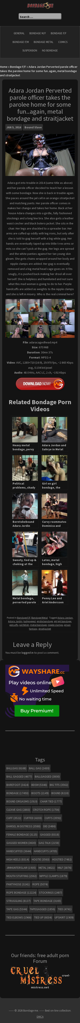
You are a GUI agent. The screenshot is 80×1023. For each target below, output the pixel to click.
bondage (17, 793)
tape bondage (47, 901)
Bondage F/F (58, 33)
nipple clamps (55, 624)
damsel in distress (23, 826)
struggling (18, 901)
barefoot (17, 785)
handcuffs (45, 851)
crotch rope (46, 810)
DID (49, 826)
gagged (49, 834)
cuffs (53, 818)
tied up (43, 917)
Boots (40, 793)
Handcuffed (18, 851)
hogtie (40, 859)
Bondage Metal (43, 42)
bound (60, 793)
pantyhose (18, 884)
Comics (62, 42)
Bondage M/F (37, 33)
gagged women (21, 843)
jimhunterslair (21, 868)
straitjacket (44, 628)
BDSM (39, 785)
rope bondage (21, 892)
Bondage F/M (21, 42)
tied (64, 909)
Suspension (29, 50)
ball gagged (19, 776)
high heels (17, 859)
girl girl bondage (62, 621)
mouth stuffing (21, 876)
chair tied (51, 801)
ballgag (16, 768)
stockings (50, 892)
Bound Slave (33, 127)
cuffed (33, 818)
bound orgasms (21, 801)
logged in (27, 653)
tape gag (16, 909)
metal (47, 868)
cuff (13, 818)
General (19, 33)
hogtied (62, 859)
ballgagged (29, 621)
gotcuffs (13, 624)
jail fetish (24, 624)
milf (64, 868)
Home (3, 67)
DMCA (40, 1017)
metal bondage (38, 624)
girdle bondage (45, 621)
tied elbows (18, 917)
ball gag (39, 768)
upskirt (64, 917)
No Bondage (50, 50)
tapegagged (42, 909)
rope (40, 884)
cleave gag (18, 810)
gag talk (49, 843)
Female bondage (21, 834)
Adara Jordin (15, 621)
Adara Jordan (65, 617)
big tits (59, 785)
